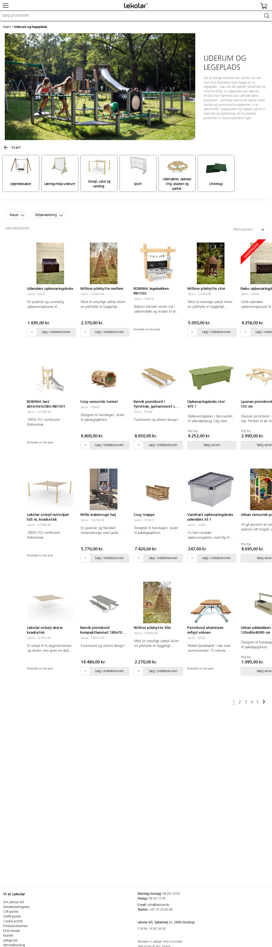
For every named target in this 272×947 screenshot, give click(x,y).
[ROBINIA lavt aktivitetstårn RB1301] (50, 376)
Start (7, 27)
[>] (263, 702)
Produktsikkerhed (15, 926)
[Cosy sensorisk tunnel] (103, 376)
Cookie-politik (13, 921)
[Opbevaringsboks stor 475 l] (210, 376)
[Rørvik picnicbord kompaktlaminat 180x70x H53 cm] (103, 602)
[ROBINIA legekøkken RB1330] (157, 263)
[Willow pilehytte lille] (157, 602)
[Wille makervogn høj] (103, 489)
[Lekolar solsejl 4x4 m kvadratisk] (50, 602)
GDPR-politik (12, 916)
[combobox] (136, 16)
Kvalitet (8, 935)
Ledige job (10, 940)
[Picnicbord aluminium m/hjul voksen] (210, 602)
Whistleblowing (14, 945)
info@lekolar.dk (158, 905)
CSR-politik (11, 912)
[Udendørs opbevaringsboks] (50, 263)
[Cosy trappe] (157, 489)
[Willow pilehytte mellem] (103, 263)
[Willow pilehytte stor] (210, 263)
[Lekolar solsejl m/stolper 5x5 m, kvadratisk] (50, 489)
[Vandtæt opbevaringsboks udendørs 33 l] (210, 489)
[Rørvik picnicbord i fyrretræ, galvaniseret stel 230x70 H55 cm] (157, 376)
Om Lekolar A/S (13, 902)
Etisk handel (11, 931)
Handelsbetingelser (16, 907)
